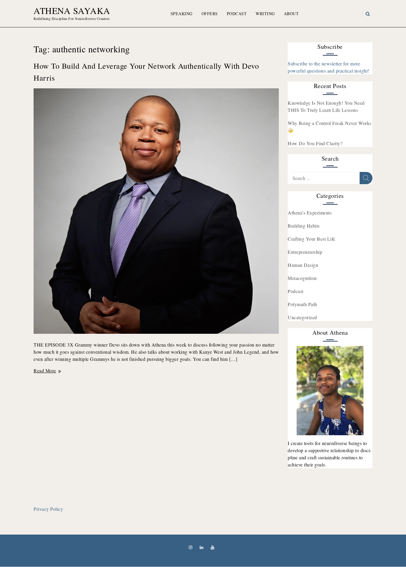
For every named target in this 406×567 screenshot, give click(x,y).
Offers (210, 13)
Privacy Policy (48, 509)
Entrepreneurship (305, 252)
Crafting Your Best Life (311, 239)
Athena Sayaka (72, 10)
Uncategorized (302, 317)
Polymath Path (302, 304)
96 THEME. (213, 557)
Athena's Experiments (310, 212)
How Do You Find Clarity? (315, 143)
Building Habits (304, 226)
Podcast (237, 13)
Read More (47, 370)
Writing (265, 13)
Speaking (182, 13)
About (291, 13)
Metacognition (302, 278)
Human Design (303, 265)
